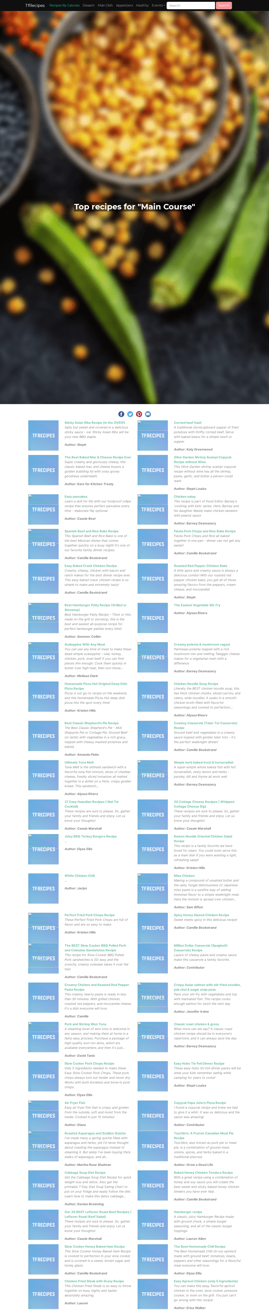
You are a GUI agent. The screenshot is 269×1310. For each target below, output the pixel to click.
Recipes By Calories (64, 5)
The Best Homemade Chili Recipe (199, 1246)
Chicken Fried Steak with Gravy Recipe (94, 1281)
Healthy (142, 5)
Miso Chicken (184, 876)
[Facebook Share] (121, 414)
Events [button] (157, 5)
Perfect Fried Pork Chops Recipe (90, 915)
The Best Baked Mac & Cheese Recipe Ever (98, 457)
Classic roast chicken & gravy (196, 1024)
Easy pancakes (76, 496)
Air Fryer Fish (75, 1103)
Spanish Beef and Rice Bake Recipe (92, 531)
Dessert (89, 5)
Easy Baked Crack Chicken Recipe (91, 566)
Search (223, 5)
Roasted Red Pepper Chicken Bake (200, 566)
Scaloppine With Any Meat (85, 644)
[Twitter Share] (130, 414)
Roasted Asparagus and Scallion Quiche (95, 1133)
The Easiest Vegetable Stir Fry (197, 605)
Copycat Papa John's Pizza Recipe (200, 1103)
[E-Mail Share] (148, 414)
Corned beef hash (188, 423)
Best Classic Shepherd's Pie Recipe (92, 723)
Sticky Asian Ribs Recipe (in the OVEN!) (95, 423)
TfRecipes (35, 5)
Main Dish (105, 5)
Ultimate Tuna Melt (79, 762)
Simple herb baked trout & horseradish (204, 762)
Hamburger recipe (188, 1212)
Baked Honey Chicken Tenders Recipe (203, 1173)
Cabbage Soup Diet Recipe (85, 1173)
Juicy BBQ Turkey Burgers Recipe (91, 836)
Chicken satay (185, 496)
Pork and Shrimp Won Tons (85, 1024)
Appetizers (124, 5)
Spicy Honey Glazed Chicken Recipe (201, 915)
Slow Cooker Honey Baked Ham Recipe (95, 1246)
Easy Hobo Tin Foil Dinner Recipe (199, 1063)
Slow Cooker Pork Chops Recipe (89, 1063)
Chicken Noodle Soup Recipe (196, 684)
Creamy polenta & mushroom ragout (202, 644)
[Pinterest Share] (139, 414)
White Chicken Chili (80, 876)
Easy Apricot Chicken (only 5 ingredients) (206, 1281)
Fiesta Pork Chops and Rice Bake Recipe (205, 531)
